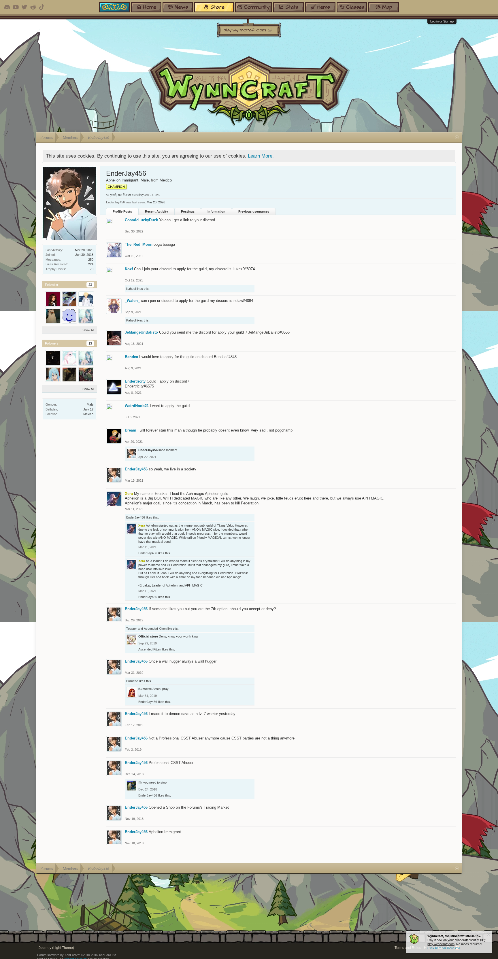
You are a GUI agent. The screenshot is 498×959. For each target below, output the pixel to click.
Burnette (132, 681)
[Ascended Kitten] (53, 299)
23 (90, 284)
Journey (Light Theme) (56, 948)
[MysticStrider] (86, 374)
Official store (148, 636)
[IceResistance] (86, 299)
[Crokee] (69, 299)
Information (216, 211)
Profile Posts (122, 211)
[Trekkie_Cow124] (53, 358)
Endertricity (135, 381)
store (217, 7)
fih (140, 782)
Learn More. (261, 156)
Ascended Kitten (155, 628)
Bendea (131, 357)
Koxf (129, 269)
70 (91, 269)
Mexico (88, 414)
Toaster (131, 628)
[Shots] (69, 374)
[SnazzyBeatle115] (53, 374)
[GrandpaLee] (53, 316)
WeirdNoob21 (137, 406)
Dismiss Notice (488, 934)
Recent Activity (156, 211)
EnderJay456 (148, 450)
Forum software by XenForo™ (77, 955)
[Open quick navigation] (457, 137)
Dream (130, 430)
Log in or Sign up (442, 21)
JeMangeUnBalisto (141, 332)
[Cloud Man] (69, 316)
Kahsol (131, 288)
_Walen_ (132, 300)
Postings (188, 211)
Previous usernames (253, 211)
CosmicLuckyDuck (141, 220)
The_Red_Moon (138, 244)
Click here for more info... (445, 948)
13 (90, 343)
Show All (88, 330)
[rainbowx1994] (69, 358)
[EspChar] (86, 316)
